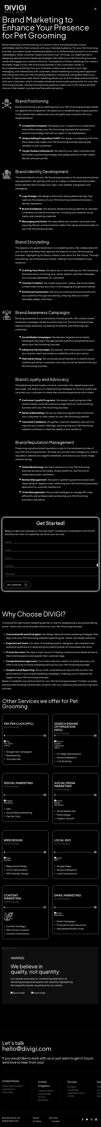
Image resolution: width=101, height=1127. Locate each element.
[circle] (82, 1119)
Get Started (14, 585)
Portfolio (37, 1121)
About (36, 1117)
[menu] (95, 9)
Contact (56, 1121)
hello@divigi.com (26, 1049)
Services (53, 1117)
